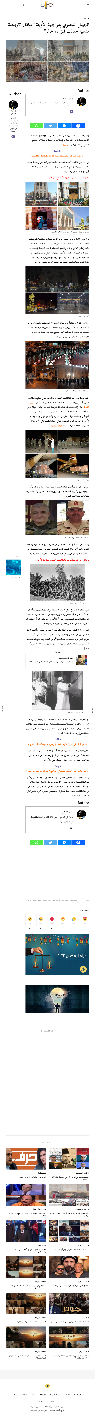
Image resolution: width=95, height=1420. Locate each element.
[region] (57, 999)
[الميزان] (47, 5)
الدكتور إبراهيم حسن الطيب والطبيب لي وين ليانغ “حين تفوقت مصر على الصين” (57, 771)
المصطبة (63, 658)
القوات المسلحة (47, 900)
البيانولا (42, 1395)
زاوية (35, 1209)
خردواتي (50, 1402)
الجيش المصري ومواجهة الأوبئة (60, 900)
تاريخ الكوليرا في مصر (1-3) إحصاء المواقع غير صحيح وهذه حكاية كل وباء (57, 744)
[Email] (71, 111)
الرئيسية (77, 1395)
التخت (86, 1246)
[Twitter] (50, 125)
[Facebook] (78, 125)
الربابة (86, 19)
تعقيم (34, 900)
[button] (57, 996)
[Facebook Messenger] (64, 125)
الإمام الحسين (56, 425)
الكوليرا (39, 900)
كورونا (65, 145)
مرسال (41, 1402)
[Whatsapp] (36, 125)
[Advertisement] (57, 871)
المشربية (54, 1395)
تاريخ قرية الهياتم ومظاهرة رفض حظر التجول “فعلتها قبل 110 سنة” (57, 156)
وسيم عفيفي (67, 99)
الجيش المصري (74, 900)
